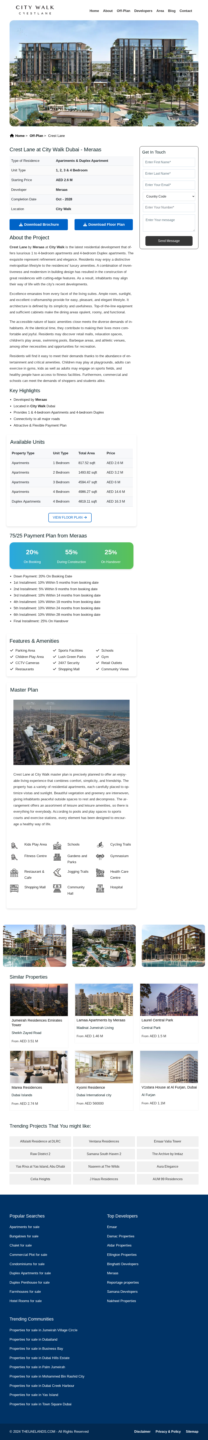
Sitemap (192, 1431)
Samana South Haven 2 (104, 1154)
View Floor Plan (68, 517)
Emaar (112, 1227)
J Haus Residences (104, 1179)
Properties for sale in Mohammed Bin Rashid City (47, 1376)
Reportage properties (123, 1282)
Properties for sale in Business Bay (36, 1349)
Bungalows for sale (24, 1236)
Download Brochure (41, 224)
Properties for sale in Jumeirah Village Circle (43, 1330)
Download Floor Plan (106, 224)
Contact (186, 11)
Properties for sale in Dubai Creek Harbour (42, 1386)
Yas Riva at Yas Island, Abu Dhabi (40, 1166)
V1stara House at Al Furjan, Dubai (169, 1087)
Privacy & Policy (168, 1431)
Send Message (169, 241)
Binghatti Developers (123, 1264)
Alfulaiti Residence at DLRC (40, 1141)
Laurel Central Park (157, 1020)
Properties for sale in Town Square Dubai (41, 1404)
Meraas (112, 1273)
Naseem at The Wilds (103, 1166)
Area (160, 11)
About (108, 11)
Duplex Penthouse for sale (30, 1282)
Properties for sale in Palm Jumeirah (37, 1367)
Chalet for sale (21, 1245)
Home (94, 11)
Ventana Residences (104, 1141)
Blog (172, 11)
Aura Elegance (167, 1166)
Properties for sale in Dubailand (33, 1339)
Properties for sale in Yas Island (34, 1395)
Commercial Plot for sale (28, 1255)
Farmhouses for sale (25, 1292)
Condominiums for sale (27, 1264)
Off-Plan (123, 11)
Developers (143, 11)
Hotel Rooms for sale (26, 1301)
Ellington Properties (122, 1255)
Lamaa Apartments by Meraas (101, 1020)
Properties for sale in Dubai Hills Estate (39, 1358)
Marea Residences (27, 1087)
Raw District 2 (40, 1154)
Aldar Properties (119, 1245)
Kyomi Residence (91, 1087)
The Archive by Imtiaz (167, 1154)
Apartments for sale (24, 1227)
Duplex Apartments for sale (30, 1273)
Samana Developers (122, 1292)
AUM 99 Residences (168, 1179)
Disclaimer (142, 1431)
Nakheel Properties (121, 1301)
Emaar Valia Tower (167, 1141)
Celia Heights (40, 1179)
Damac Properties (120, 1236)
